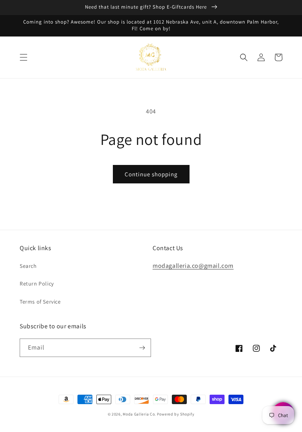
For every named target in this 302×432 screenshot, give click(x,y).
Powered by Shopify (176, 414)
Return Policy (37, 283)
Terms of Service (40, 301)
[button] (23, 57)
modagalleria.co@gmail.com (193, 266)
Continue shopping (151, 174)
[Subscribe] (142, 348)
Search (28, 265)
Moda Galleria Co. (139, 414)
